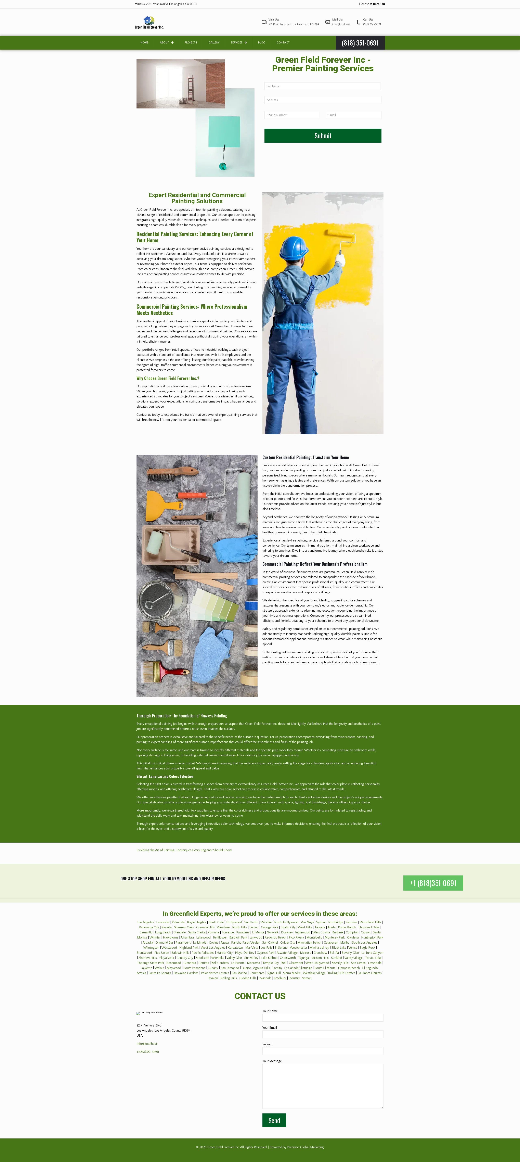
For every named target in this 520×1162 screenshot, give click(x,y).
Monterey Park (335, 937)
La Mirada (200, 942)
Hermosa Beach (349, 968)
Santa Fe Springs (159, 973)
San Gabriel (270, 942)
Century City (185, 958)
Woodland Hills (370, 922)
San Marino (239, 973)
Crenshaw (320, 953)
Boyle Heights (196, 922)
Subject (267, 1044)
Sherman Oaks (184, 927)
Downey (287, 932)
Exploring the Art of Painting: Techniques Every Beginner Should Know (184, 850)
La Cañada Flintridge (298, 968)
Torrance (228, 932)
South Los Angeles (364, 942)
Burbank (337, 932)
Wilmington (151, 947)
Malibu (345, 942)
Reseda (166, 927)
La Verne (146, 968)
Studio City (288, 927)
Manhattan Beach (309, 942)
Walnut (159, 968)
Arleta (331, 927)
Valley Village (353, 958)
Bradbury (280, 978)
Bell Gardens (220, 963)
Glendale (179, 932)
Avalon (213, 978)
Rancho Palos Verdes (245, 942)
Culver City (287, 942)
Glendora (189, 963)
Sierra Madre (292, 973)
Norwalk (272, 932)
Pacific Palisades (203, 953)
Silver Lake (339, 947)
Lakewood (203, 937)
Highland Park (188, 947)
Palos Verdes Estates (215, 973)
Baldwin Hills (180, 953)
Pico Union (161, 953)
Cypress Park (265, 953)
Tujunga (303, 958)
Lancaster (162, 922)
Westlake (223, 927)
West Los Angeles (213, 947)
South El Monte (325, 968)
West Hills (305, 927)
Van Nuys (307, 922)
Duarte (246, 968)
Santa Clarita (196, 932)
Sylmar (321, 922)
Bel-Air (334, 953)
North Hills (239, 927)
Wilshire (266, 922)
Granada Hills (205, 927)
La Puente (238, 963)
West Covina (321, 932)
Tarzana (319, 927)
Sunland (336, 958)
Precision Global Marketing (305, 1147)
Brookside (202, 958)
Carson (365, 932)
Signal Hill (274, 973)
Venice (352, 947)
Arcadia (148, 942)
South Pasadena (194, 968)
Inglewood (302, 932)
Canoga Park (269, 927)
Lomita (277, 968)
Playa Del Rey (244, 953)
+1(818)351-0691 (147, 1052)
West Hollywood (317, 963)
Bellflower (220, 937)
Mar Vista (251, 947)
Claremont (296, 963)
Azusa (225, 942)
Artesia (141, 973)
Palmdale (178, 922)
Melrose (305, 953)
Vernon (307, 978)
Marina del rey (319, 947)
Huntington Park (372, 937)
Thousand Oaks (368, 927)
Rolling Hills (228, 978)
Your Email (269, 1028)
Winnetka (217, 958)
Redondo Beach (275, 937)
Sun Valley (251, 958)
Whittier (155, 937)
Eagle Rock (367, 947)
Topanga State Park (150, 963)
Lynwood (255, 937)
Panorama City (149, 927)
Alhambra (187, 937)
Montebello (314, 937)
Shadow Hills (148, 958)
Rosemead (173, 963)
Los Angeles (145, 922)
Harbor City (225, 953)
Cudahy (213, 968)
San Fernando (230, 968)
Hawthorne (170, 937)
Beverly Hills (340, 963)
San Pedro (251, 922)
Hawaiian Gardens (185, 973)
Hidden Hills (247, 978)
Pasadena (242, 932)
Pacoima (351, 922)
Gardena (353, 937)
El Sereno (281, 947)
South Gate (216, 922)
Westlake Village (314, 973)
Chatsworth (288, 958)
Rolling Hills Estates (341, 973)
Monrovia (253, 963)
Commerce (256, 973)
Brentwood (144, 953)
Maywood (174, 968)
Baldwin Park (238, 937)
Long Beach (163, 932)
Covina (213, 942)
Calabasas (331, 942)
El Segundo (370, 968)
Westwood (169, 947)
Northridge (335, 922)
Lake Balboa (269, 958)
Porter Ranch (347, 927)
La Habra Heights (370, 973)
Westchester (298, 947)
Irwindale (265, 978)
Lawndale (374, 963)
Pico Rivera (296, 937)
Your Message (272, 1061)
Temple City (270, 963)
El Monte (258, 932)
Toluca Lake (373, 958)
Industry (294, 978)
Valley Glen (234, 958)
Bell (283, 963)
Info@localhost (146, 1044)
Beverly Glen (350, 953)
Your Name (270, 1011)
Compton (352, 932)
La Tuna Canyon (372, 953)
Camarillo (146, 932)
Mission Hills (320, 958)
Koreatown (235, 947)
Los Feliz (266, 947)
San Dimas (358, 963)
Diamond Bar (164, 942)
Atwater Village (287, 953)
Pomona (213, 932)
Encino (254, 927)
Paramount (183, 942)
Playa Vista (166, 958)
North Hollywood (286, 922)
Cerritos (203, 963)
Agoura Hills (261, 968)
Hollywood (234, 922)
